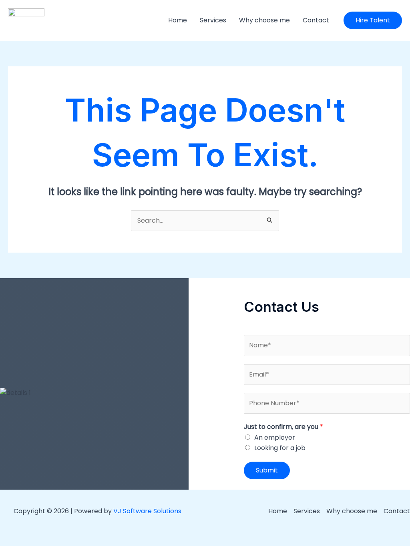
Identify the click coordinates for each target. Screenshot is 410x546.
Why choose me (264, 20)
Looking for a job (279, 447)
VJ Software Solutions (147, 511)
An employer (274, 437)
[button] (373, 20)
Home (177, 20)
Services (213, 20)
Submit (267, 470)
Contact (316, 20)
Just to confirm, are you (283, 426)
